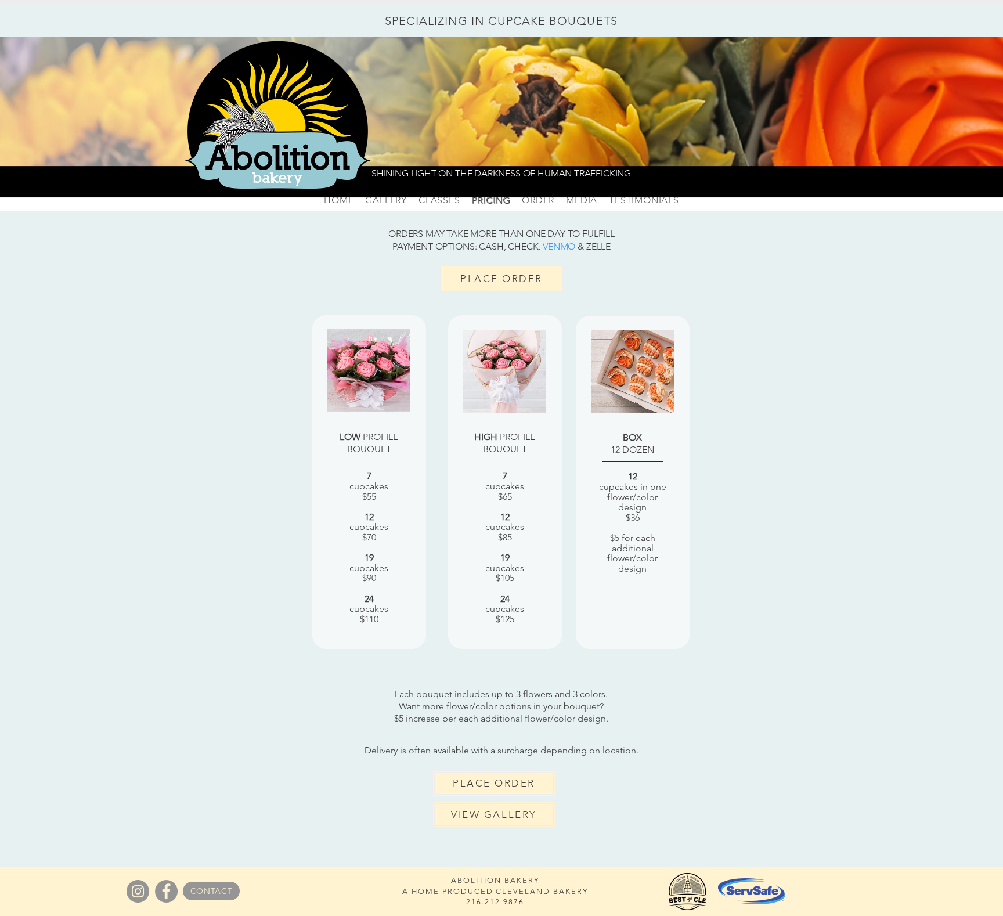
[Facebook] (166, 891)
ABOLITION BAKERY (495, 880)
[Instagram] (138, 891)
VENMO (559, 246)
